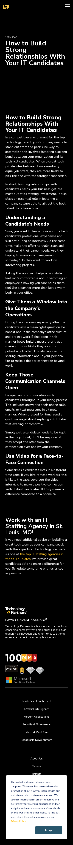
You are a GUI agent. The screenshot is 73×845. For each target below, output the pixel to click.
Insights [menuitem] (36, 774)
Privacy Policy (18, 821)
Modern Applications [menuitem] (36, 717)
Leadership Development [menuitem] (36, 740)
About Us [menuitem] (36, 759)
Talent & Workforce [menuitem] (36, 732)
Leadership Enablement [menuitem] (36, 701)
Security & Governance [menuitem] (36, 724)
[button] (67, 4)
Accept (49, 830)
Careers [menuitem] (36, 766)
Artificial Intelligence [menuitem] (36, 709)
